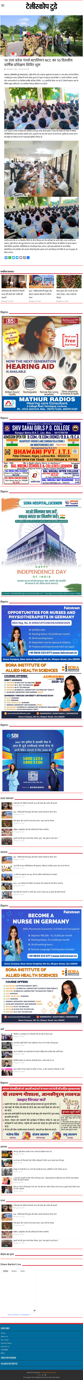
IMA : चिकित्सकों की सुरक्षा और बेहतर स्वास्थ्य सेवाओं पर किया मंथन (40, 294)
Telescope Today (11, 69)
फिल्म (3, 1353)
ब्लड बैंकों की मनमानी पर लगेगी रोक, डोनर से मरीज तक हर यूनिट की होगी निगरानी (39, 892)
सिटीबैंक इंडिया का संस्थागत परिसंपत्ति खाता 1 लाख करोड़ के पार (33, 1060)
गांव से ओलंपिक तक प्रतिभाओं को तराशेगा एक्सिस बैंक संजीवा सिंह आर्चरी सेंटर (38, 1051)
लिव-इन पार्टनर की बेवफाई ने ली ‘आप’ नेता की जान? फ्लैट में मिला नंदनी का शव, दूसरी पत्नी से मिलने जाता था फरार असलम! (46, 1187)
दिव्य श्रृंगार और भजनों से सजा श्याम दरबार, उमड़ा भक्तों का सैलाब (67, 294)
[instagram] (45, 1375)
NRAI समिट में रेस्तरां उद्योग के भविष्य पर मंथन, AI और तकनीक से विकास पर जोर (38, 1069)
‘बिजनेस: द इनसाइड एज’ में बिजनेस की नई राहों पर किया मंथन (33, 1034)
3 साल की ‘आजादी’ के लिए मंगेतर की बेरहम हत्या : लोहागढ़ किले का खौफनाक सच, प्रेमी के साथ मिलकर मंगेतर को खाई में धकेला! (46, 1179)
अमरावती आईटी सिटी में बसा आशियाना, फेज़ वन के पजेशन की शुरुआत (35, 1042)
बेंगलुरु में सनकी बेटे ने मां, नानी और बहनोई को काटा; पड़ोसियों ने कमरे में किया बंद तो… (40, 1169)
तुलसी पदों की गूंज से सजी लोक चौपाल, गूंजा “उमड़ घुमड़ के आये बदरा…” (36, 838)
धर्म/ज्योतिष (4, 1350)
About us (4, 1336)
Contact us (5, 1346)
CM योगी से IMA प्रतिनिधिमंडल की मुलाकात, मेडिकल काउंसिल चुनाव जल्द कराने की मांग (41, 865)
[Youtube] (42, 1375)
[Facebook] (37, 1375)
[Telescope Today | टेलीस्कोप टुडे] (41, 6)
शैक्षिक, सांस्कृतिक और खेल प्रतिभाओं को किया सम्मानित (31, 829)
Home (3, 1333)
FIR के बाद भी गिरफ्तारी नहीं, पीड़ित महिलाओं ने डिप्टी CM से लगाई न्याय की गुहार (38, 1160)
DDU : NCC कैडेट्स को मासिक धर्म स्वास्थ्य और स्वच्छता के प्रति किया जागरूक (38, 883)
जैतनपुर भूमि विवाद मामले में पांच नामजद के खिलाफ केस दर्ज (32, 1151)
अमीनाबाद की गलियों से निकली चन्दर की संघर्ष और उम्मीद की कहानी (13, 294)
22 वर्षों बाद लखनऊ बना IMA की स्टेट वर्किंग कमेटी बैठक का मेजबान (35, 874)
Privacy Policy (6, 1343)
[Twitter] (40, 1375)
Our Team (5, 1339)
